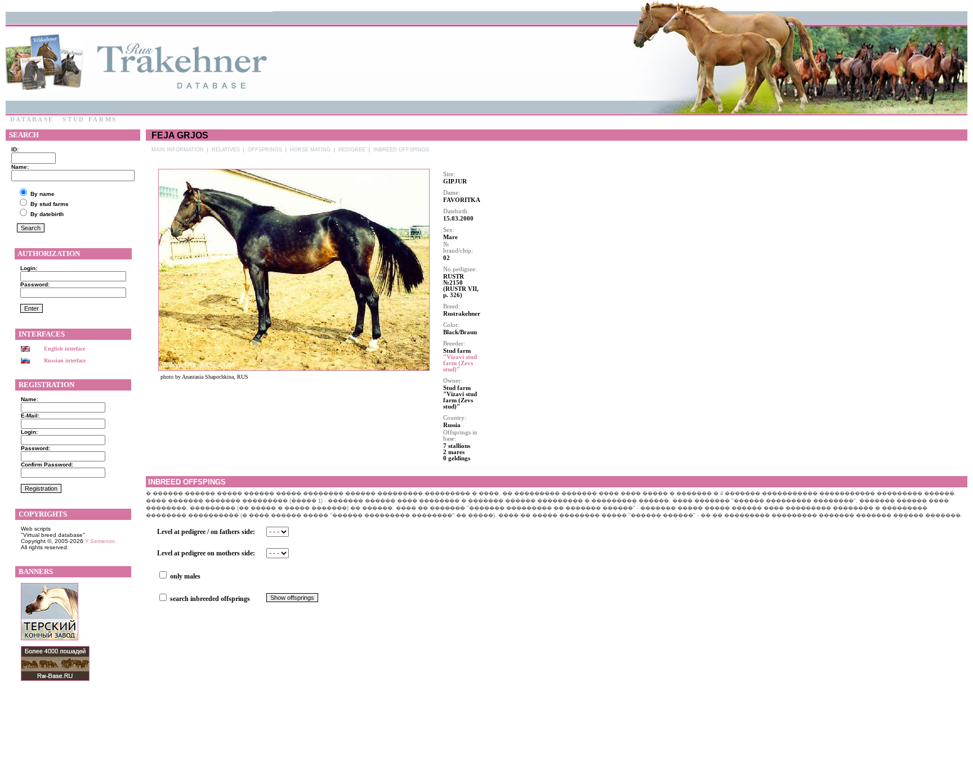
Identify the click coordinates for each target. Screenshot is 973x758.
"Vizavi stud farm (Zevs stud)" (460, 363)
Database (32, 119)
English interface (64, 349)
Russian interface (65, 360)
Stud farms (90, 119)
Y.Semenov (100, 541)
